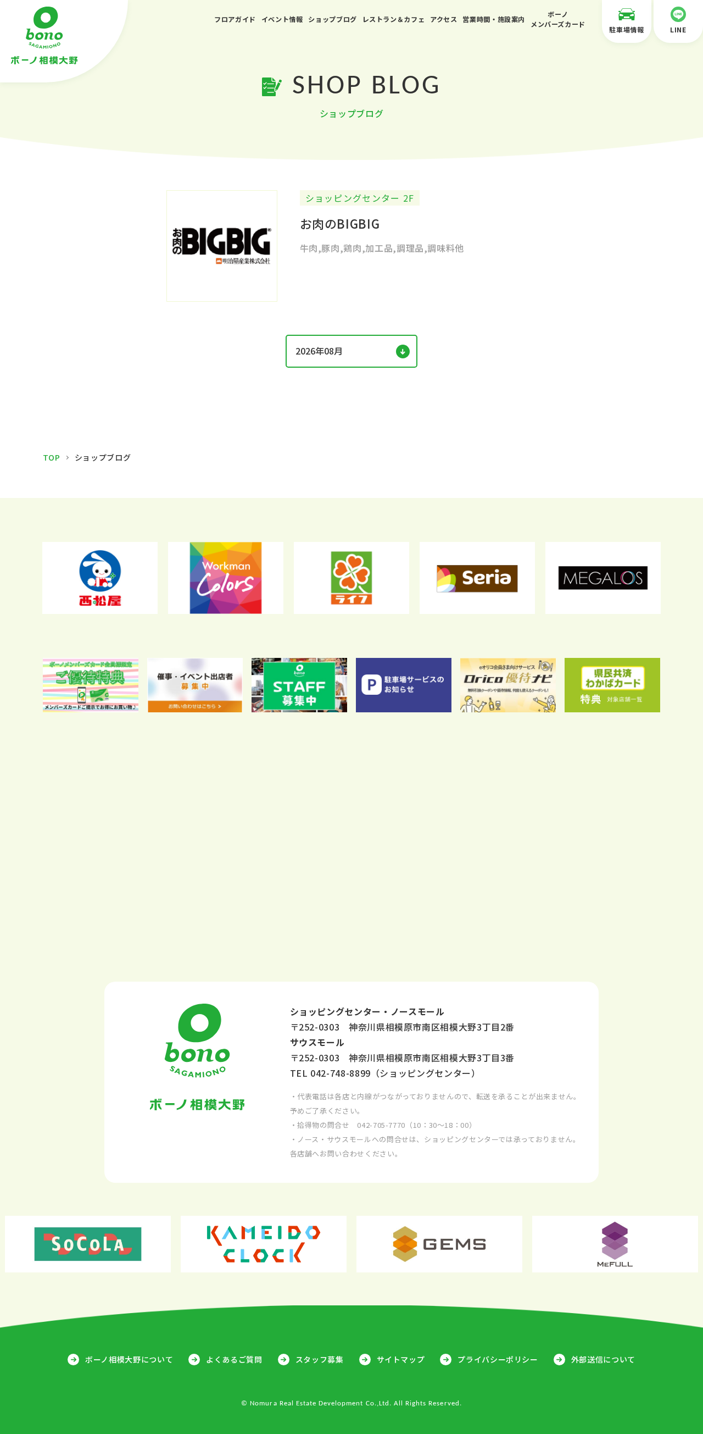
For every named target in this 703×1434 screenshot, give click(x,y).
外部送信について (603, 1359)
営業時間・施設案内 (493, 19)
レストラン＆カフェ (393, 19)
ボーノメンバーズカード (558, 19)
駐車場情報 (626, 29)
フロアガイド (235, 19)
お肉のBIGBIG (340, 223)
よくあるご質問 (234, 1359)
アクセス (443, 19)
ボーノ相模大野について (129, 1359)
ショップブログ (332, 19)
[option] (100, 578)
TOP (51, 457)
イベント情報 (282, 19)
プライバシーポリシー (497, 1359)
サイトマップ (401, 1359)
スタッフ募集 (319, 1359)
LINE (678, 29)
